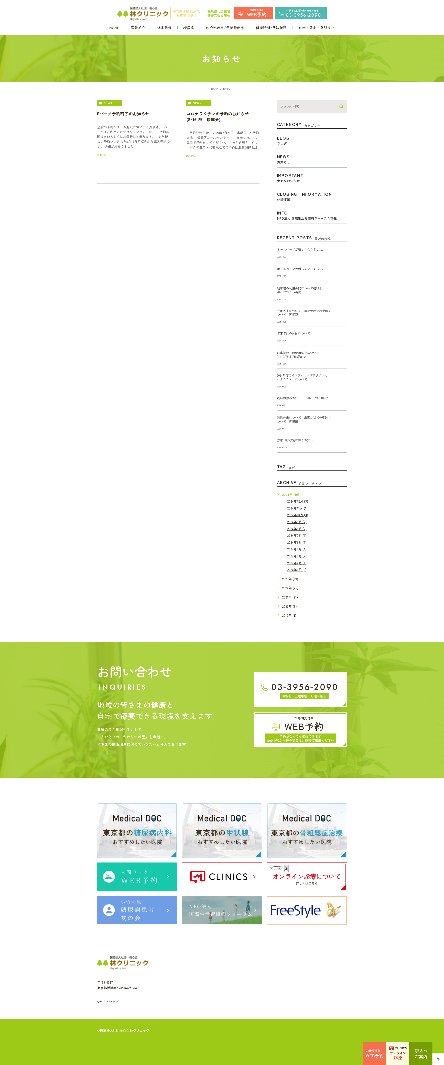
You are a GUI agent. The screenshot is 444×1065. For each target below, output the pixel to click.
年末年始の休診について (293, 333)
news (108, 103)
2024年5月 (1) (296, 549)
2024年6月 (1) (296, 542)
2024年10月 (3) (297, 515)
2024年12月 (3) (297, 501)
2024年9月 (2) (297, 521)
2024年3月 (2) (297, 556)
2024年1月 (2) (296, 569)
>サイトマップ (108, 1001)
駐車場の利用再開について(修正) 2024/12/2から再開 (300, 290)
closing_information (304, 196)
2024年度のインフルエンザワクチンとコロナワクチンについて (304, 377)
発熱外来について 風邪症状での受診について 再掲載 (304, 313)
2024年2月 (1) (296, 563)
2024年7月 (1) (296, 535)
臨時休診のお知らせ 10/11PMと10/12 (302, 398)
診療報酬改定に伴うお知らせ (296, 440)
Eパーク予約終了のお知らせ (123, 113)
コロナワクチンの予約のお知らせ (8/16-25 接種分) (219, 116)
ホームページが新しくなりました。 (301, 249)
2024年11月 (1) (297, 508)
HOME (114, 27)
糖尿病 (188, 27)
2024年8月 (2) (297, 528)
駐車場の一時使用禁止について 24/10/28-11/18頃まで (299, 354)
